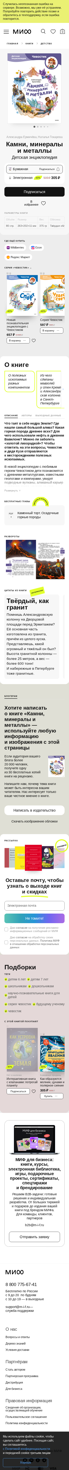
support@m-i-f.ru (18, 1307)
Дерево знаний (16, 1343)
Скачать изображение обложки (34, 821)
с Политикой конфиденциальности (26, 1448)
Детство (46, 43)
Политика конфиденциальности (27, 1423)
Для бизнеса (14, 1388)
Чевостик (14, 1011)
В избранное (31, 203)
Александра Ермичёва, (22, 137)
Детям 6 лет (17, 979)
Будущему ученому (50, 1004)
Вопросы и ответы (18, 1337)
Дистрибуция (14, 1382)
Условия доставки (17, 1349)
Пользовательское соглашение (26, 1417)
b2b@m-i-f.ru (34, 1225)
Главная (12, 43)
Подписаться (34, 192)
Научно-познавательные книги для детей (34, 995)
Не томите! (34, 918)
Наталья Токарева (50, 137)
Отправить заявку (34, 1237)
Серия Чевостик (19, 1004)
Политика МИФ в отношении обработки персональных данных (34, 944)
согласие (21, 927)
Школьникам (17, 986)
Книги (29, 43)
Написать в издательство (34, 810)
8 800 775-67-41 (21, 1284)
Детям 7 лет (39, 979)
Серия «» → (18, 268)
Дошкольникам (43, 986)
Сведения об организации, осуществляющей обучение (24, 1409)
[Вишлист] (53, 32)
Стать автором (15, 1369)
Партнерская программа (22, 1376)
